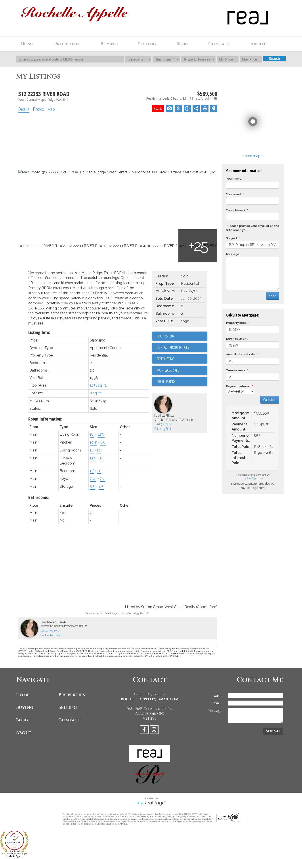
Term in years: (236, 370)
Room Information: (45, 419)
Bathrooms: (38, 497)
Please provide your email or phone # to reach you (252, 228)
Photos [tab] (38, 109)
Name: (217, 696)
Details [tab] (23, 109)
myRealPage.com (253, 478)
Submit (273, 731)
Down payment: (237, 338)
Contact (219, 44)
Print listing (166, 381)
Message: (233, 254)
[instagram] (155, 730)
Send (272, 296)
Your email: (234, 194)
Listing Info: (39, 332)
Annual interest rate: (241, 354)
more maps (252, 156)
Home (27, 44)
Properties (71, 695)
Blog (182, 44)
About (24, 733)
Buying (24, 707)
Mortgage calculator (182, 370)
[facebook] (145, 730)
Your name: (234, 178)
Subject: (232, 238)
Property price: (236, 322)
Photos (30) (165, 336)
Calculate (269, 400)
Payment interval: (238, 386)
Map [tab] (51, 109)
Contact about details (173, 347)
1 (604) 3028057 (163, 424)
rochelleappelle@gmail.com (149, 699)
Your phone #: (236, 210)
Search (274, 59)
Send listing (165, 358)
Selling (67, 707)
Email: (216, 703)
